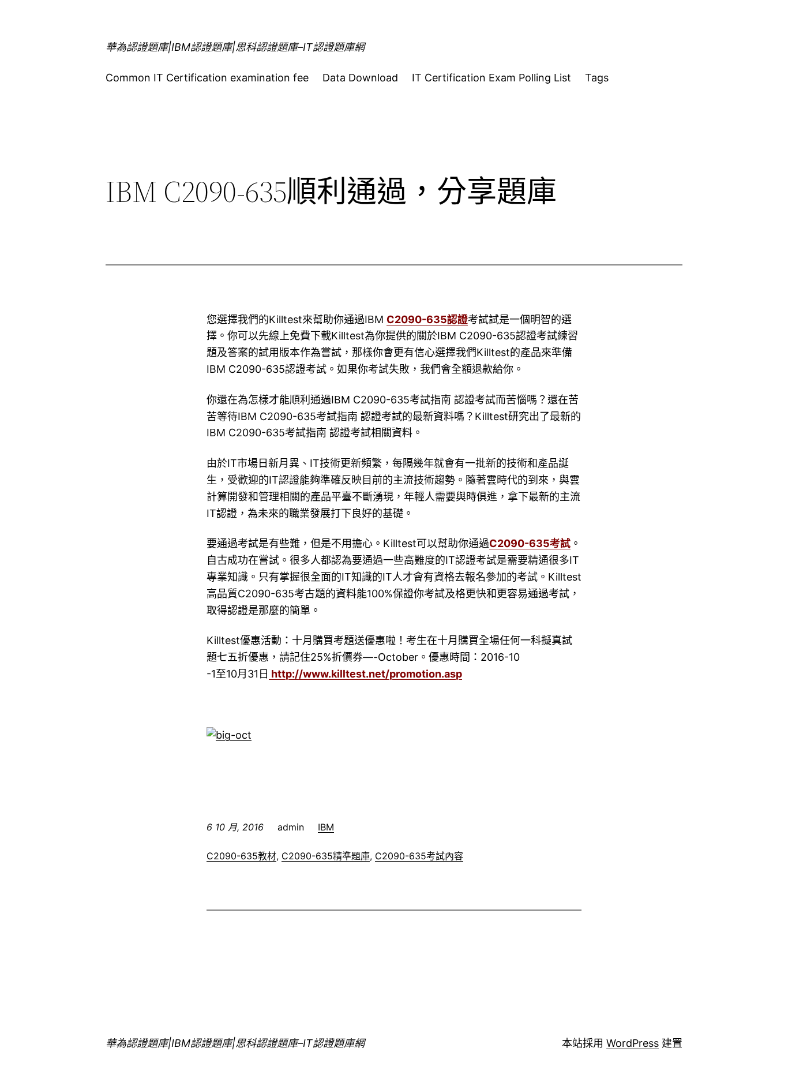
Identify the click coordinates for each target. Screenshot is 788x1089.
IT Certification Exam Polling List (491, 78)
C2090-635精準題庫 (326, 856)
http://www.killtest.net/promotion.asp (365, 674)
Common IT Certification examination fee (207, 78)
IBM (326, 827)
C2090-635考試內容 (419, 856)
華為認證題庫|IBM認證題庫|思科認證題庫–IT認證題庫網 (235, 47)
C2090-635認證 (427, 319)
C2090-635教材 (241, 856)
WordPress (632, 1043)
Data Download (360, 78)
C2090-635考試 (530, 543)
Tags (597, 78)
